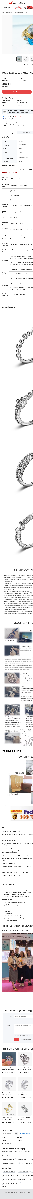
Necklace (4, 1140)
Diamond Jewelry (22, 1159)
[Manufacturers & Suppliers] (16, 3)
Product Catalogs (25, 1133)
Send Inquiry (17, 92)
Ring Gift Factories (23, 1171)
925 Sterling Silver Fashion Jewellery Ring (14, 1179)
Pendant (19, 1140)
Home (3, 12)
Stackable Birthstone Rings (10, 1163)
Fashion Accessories (18, 12)
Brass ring (19, 1137)
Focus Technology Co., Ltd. (21, 1192)
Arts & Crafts (9, 12)
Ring (26, 12)
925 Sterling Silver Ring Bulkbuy (11, 1183)
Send (16, 1039)
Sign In (4, 125)
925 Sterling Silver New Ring (10, 1175)
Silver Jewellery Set (7, 1143)
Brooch (4, 1137)
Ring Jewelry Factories (9, 1171)
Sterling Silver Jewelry (8, 1159)
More (3, 1186)
